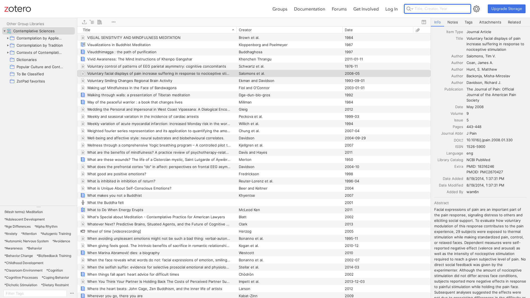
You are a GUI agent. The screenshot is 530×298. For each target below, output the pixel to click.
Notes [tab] (452, 22)
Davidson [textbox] (474, 82)
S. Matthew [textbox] (487, 69)
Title (459, 38)
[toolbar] (254, 22)
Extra (458, 166)
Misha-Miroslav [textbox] (497, 76)
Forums (339, 9)
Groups (279, 9)
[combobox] (497, 32)
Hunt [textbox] (471, 69)
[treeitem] (38, 30)
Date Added (453, 178)
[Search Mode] (410, 8)
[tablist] (480, 22)
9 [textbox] (468, 113)
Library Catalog (450, 160)
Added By (455, 192)
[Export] (84, 22)
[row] (254, 29)
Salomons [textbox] (475, 56)
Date (459, 107)
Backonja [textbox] (474, 76)
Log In (391, 9)
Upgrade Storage (506, 8)
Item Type (454, 32)
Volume (457, 113)
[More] (113, 22)
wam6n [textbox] (473, 192)
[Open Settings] (476, 9)
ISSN (459, 146)
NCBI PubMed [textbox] (478, 160)
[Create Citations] (92, 22)
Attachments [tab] (490, 22)
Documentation (309, 9)
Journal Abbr (452, 133)
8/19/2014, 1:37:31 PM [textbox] (485, 178)
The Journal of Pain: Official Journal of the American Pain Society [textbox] (492, 94)
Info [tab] (437, 22)
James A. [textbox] (485, 62)
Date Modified (451, 185)
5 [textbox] (468, 120)
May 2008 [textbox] (475, 107)
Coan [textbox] (471, 62)
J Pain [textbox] (472, 133)
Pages (458, 126)
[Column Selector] (423, 22)
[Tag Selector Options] (71, 293)
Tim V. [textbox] (490, 56)
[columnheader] (156, 29)
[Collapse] (4, 31)
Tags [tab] (469, 22)
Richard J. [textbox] (492, 82)
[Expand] (8, 38)
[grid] (254, 162)
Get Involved (366, 9)
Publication (453, 89)
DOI (457, 140)
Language (454, 153)
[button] (23, 211)
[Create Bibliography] (99, 22)
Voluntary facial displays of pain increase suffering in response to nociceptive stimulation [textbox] (496, 44)
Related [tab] (514, 22)
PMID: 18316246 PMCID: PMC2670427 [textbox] (485, 169)
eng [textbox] (470, 153)
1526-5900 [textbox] (476, 146)
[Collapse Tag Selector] (38, 207)
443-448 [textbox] (474, 126)
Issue (458, 120)
